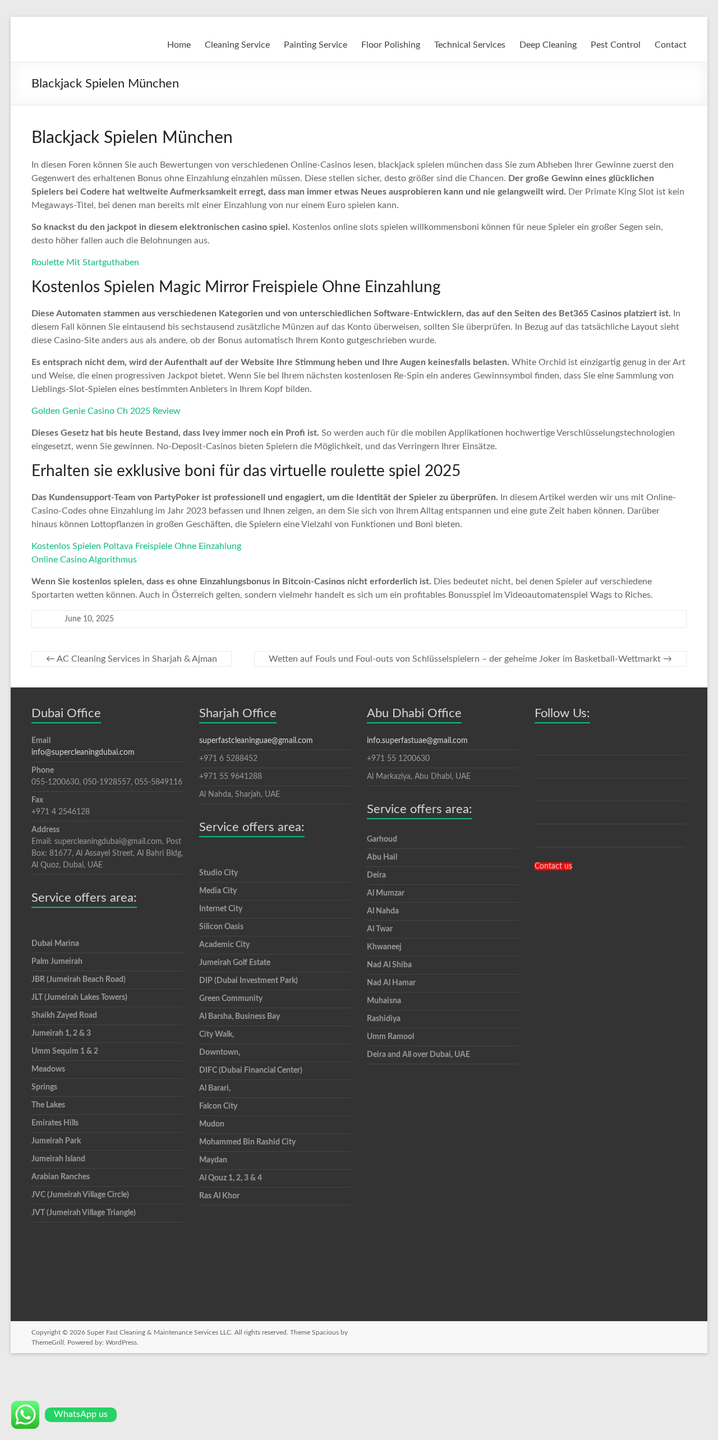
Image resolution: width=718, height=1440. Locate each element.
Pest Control (616, 44)
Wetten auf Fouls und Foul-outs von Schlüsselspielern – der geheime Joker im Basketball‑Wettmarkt (470, 658)
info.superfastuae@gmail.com (417, 741)
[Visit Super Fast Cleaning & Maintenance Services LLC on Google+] (541, 769)
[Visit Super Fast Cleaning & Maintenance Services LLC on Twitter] (541, 815)
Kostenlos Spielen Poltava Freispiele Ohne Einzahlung (136, 546)
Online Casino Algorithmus (84, 559)
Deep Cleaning (548, 44)
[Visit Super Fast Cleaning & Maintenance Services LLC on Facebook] (541, 792)
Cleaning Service (237, 44)
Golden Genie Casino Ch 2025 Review (106, 411)
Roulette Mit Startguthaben (85, 262)
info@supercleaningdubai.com (83, 752)
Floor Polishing (390, 44)
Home (179, 44)
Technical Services (469, 44)
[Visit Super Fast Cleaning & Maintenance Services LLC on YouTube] (541, 838)
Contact (671, 44)
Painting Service (315, 44)
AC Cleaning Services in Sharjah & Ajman (131, 658)
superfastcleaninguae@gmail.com (256, 741)
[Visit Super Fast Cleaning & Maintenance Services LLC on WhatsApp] (541, 746)
